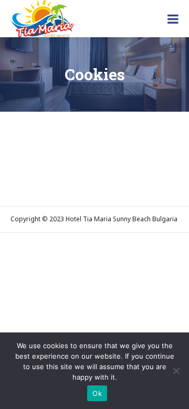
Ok (97, 393)
